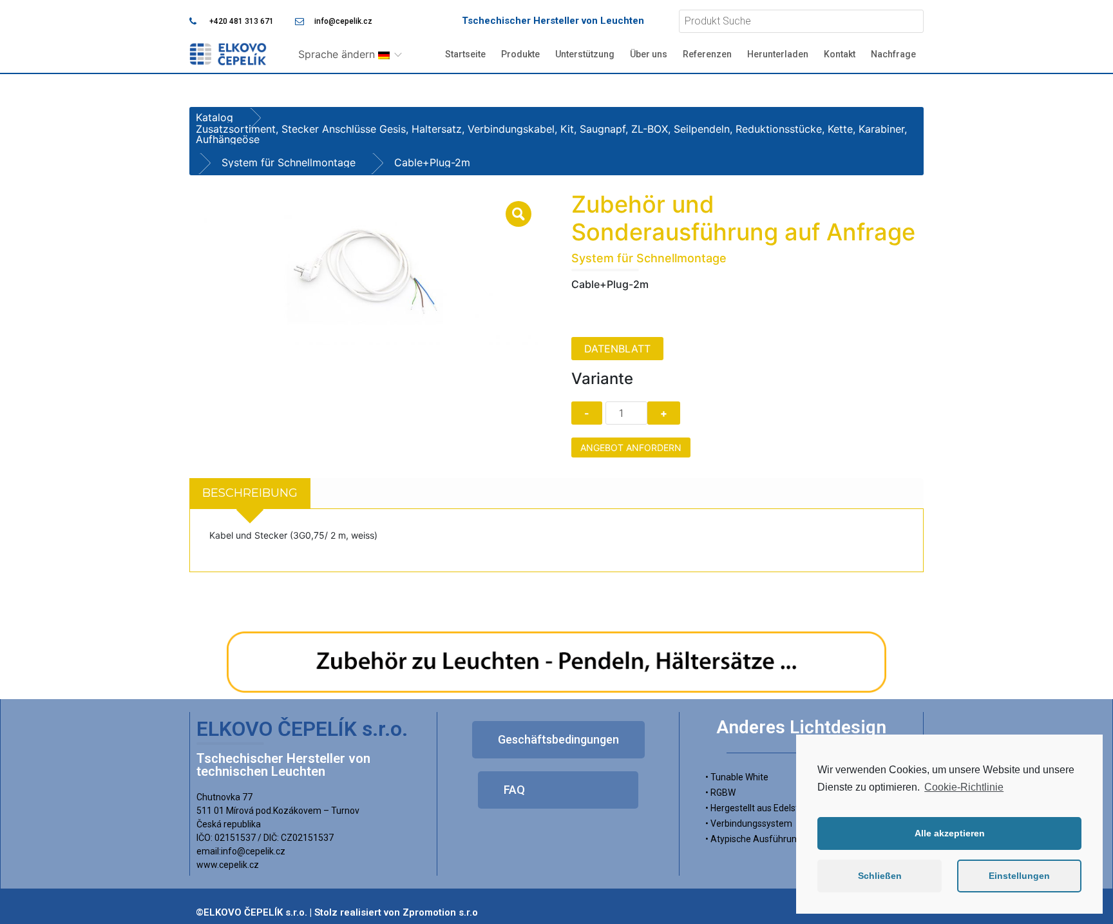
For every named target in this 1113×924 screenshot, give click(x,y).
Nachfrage (893, 54)
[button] (558, 739)
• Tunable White (736, 777)
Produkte (520, 54)
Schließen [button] (880, 876)
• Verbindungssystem (748, 823)
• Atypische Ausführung (753, 839)
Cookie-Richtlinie (964, 787)
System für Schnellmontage (289, 162)
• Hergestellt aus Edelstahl (758, 808)
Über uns (648, 54)
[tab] (249, 493)
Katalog (214, 117)
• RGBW (720, 792)
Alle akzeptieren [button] (950, 833)
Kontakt (839, 54)
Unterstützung (584, 54)
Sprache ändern (338, 54)
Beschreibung (250, 493)
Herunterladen (777, 54)
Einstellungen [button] (1019, 876)
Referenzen (707, 54)
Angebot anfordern (630, 447)
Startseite (465, 54)
